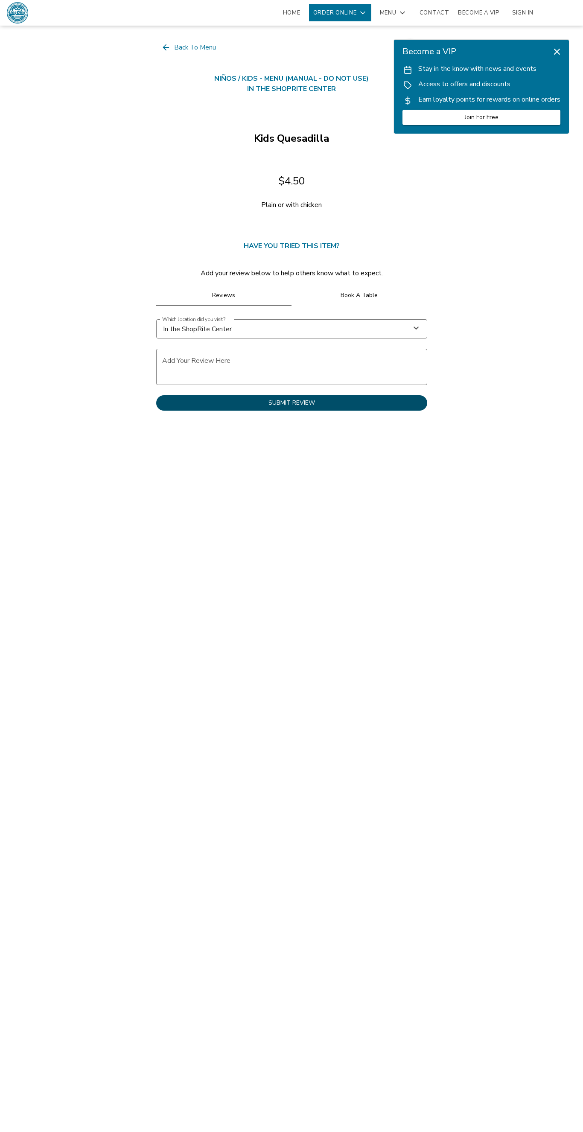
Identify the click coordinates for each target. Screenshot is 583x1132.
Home (291, 13)
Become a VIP (478, 13)
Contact (434, 13)
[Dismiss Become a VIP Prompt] (557, 51)
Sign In (522, 13)
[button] (340, 12)
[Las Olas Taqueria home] (45, 12)
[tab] (224, 295)
